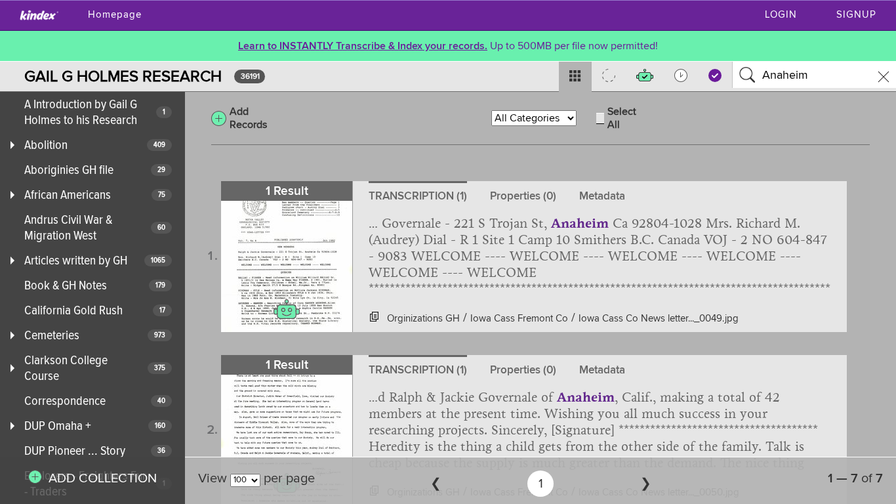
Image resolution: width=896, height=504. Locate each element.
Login (781, 14)
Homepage (115, 14)
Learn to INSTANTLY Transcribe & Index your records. (362, 45)
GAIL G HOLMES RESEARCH (123, 76)
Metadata (602, 196)
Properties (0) (523, 196)
